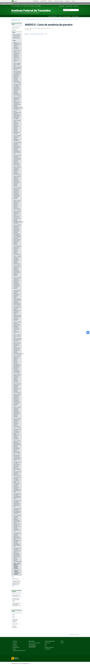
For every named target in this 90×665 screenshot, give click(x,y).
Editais (41, 19)
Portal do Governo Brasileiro (6, 3)
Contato (60, 16)
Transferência (48, 649)
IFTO (24, 19)
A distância (15, 643)
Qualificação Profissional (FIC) (19, 650)
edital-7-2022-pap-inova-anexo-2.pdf (35, 34)
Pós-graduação (16, 647)
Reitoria (27, 19)
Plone (29, 663)
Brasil (15, 1)
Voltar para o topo (74, 634)
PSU (46, 644)
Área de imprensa (75, 16)
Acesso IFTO (47, 643)
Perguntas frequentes (52, 16)
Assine (62, 643)
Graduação (15, 646)
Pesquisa (37, 19)
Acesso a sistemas (66, 16)
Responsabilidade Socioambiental (32, 646)
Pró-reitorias (32, 19)
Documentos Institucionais (34, 643)
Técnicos (14, 644)
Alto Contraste (69, 6)
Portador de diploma (49, 647)
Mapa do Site (76, 6)
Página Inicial (20, 19)
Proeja (14, 649)
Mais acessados (32, 644)
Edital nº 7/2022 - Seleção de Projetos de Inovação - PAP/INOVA (58, 19)
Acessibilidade (61, 6)
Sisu (46, 646)
